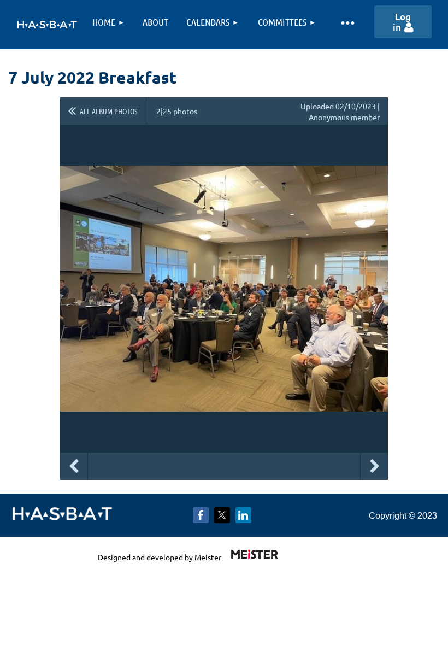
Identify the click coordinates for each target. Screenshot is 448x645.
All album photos (109, 111)
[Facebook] (201, 515)
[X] (222, 515)
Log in (402, 21)
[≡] (347, 22)
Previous (73, 466)
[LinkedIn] (243, 515)
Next (374, 466)
